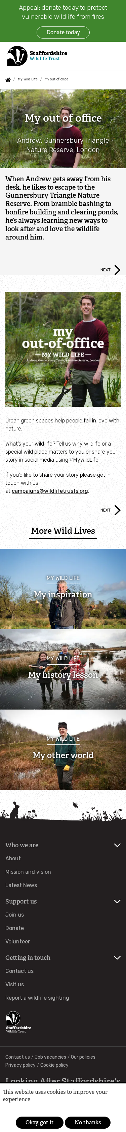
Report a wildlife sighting (37, 998)
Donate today (63, 32)
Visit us (14, 984)
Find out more (14, 1110)
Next (105, 269)
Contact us (19, 971)
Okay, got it (40, 1122)
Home (8, 79)
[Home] (36, 56)
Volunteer (17, 941)
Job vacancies (50, 1057)
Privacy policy (20, 1065)
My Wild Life (28, 79)
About (13, 858)
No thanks (88, 1122)
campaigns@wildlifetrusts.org (50, 491)
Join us (14, 915)
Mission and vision (28, 872)
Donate (14, 928)
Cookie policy (54, 1065)
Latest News (21, 885)
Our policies (83, 1057)
